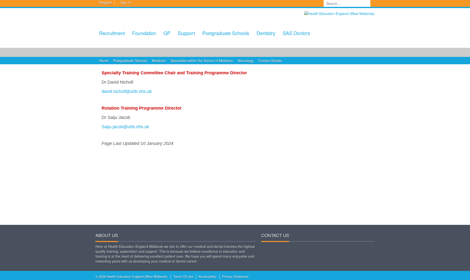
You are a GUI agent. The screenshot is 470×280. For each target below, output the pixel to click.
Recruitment (112, 33)
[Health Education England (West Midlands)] (339, 13)
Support (186, 33)
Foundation (144, 33)
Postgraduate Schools (225, 33)
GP (167, 33)
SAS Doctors (296, 33)
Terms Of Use (183, 276)
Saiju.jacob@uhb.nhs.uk (125, 126)
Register (105, 2)
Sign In (125, 2)
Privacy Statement (235, 276)
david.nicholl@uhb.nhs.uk (127, 91)
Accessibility (208, 276)
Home (103, 60)
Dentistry (266, 33)
